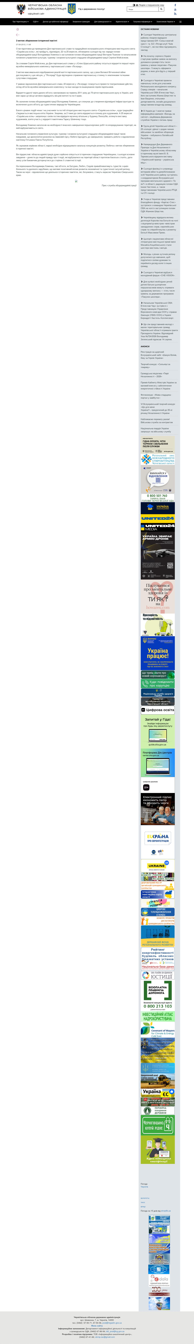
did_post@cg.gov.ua (115, 1331)
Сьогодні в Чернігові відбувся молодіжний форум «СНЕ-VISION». (158, 274)
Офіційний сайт (36, 13)
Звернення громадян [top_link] (81, 22)
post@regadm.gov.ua (112, 1322)
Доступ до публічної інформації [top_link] (55, 22)
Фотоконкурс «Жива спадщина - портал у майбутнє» (156, 396)
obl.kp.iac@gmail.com (105, 1336)
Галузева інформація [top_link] (141, 22)
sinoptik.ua (166, 1210)
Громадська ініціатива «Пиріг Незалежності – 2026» (155, 375)
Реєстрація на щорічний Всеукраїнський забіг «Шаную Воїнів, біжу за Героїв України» (159, 354)
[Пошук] (161, 9)
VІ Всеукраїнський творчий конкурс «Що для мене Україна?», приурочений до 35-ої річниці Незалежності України (158, 408)
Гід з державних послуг (91, 9)
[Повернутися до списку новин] (17, 34)
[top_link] (180, 21)
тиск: (143, 1202)
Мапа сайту (97, 1325)
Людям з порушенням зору (151, 4)
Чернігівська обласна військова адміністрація (47, 6)
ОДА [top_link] (35, 22)
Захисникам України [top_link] (165, 22)
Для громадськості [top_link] (102, 22)
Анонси (145, 346)
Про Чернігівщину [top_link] (20, 22)
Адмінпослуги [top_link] (121, 22)
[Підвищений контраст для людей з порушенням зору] (134, 4)
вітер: (143, 1206)
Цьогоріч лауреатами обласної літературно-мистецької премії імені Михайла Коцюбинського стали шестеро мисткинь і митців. (158, 243)
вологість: (145, 1197)
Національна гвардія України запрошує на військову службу (156, 430)
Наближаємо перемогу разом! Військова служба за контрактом (157, 421)
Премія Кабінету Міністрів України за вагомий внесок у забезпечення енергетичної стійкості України (159, 385)
